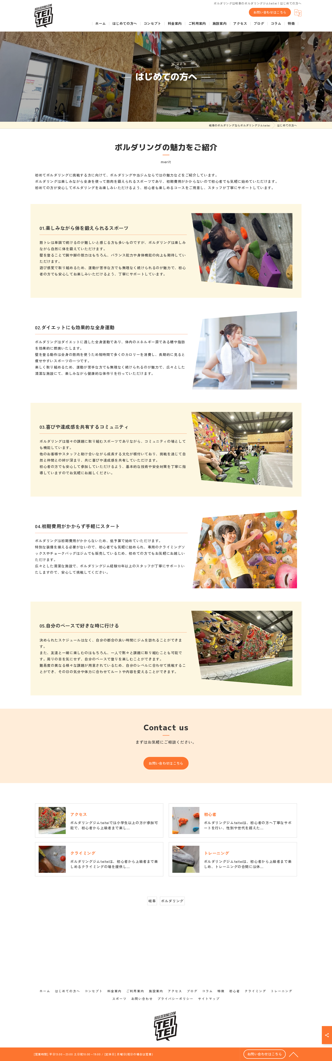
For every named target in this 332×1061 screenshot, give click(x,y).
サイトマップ (209, 998)
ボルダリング (172, 900)
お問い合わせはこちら (269, 12)
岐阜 (152, 900)
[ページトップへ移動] (293, 1054)
